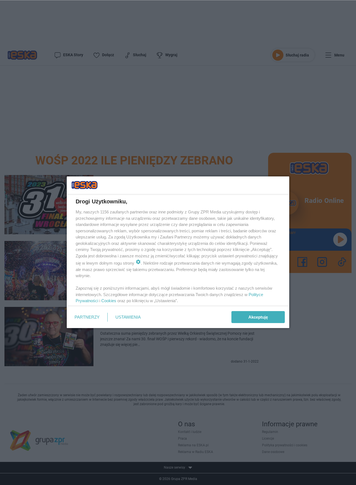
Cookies (108, 300)
